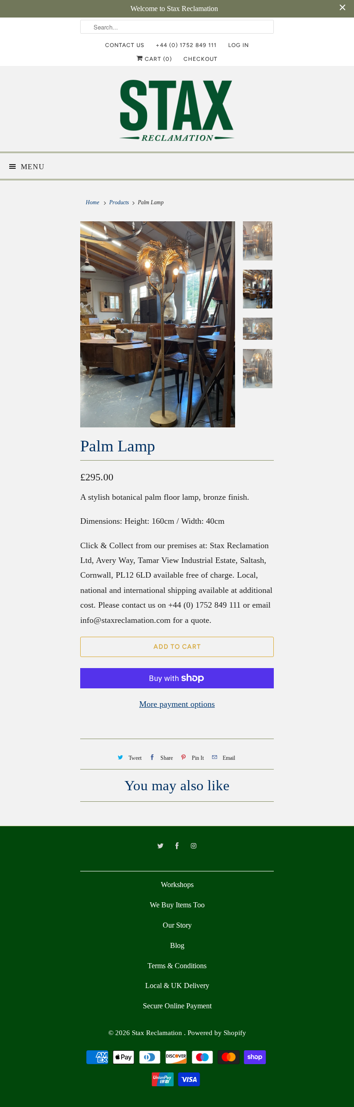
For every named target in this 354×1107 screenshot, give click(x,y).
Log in (238, 45)
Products (119, 202)
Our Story (177, 925)
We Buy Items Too (177, 905)
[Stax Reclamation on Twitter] (160, 846)
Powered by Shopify (217, 1032)
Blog (177, 945)
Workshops (177, 884)
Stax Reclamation (158, 1032)
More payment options (177, 704)
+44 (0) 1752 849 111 (186, 45)
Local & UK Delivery (177, 985)
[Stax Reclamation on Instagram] (194, 846)
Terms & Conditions (177, 966)
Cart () (157, 59)
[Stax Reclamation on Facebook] (177, 846)
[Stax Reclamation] (177, 112)
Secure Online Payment (177, 1006)
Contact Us (124, 45)
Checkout (200, 59)
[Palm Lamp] (157, 324)
